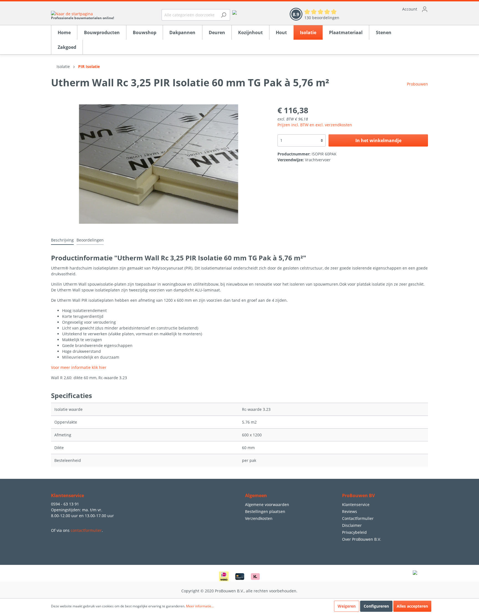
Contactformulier (358, 518)
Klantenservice (356, 504)
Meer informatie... (200, 606)
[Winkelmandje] (389, 18)
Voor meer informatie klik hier (78, 367)
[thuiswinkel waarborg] (234, 12)
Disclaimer (352, 525)
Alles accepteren (412, 606)
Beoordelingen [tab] (90, 240)
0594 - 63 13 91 (65, 504)
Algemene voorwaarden (267, 504)
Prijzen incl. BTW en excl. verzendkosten (314, 124)
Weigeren (347, 606)
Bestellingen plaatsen (265, 511)
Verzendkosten (258, 518)
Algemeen (256, 495)
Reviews (349, 511)
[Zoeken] (223, 15)
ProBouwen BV (358, 495)
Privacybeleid (354, 532)
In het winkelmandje (378, 140)
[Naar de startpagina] (82, 13)
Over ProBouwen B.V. (361, 539)
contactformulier (86, 530)
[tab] (62, 240)
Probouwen (417, 84)
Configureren (376, 606)
